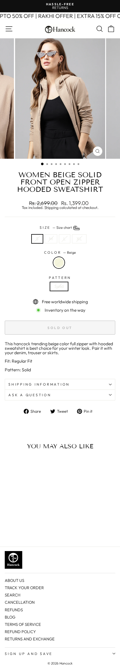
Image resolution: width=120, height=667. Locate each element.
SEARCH (12, 595)
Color (60, 252)
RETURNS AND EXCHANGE (30, 639)
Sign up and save (28, 653)
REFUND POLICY (20, 631)
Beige (58, 262)
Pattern (60, 277)
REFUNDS (14, 609)
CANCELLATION (20, 602)
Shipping (51, 208)
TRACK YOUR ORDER (24, 587)
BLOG (10, 617)
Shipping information (39, 384)
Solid (59, 286)
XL (79, 238)
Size (56, 227)
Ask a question (29, 395)
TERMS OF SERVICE (23, 624)
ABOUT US (14, 580)
